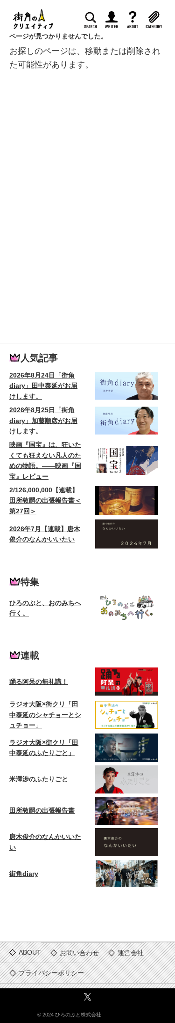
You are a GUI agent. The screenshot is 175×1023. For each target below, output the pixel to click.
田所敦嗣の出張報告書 (42, 810)
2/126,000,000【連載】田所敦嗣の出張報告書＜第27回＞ (45, 500)
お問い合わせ (79, 952)
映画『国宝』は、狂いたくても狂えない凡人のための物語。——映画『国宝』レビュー (45, 460)
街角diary (23, 873)
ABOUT (135, 22)
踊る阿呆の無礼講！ (38, 681)
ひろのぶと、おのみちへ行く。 (45, 608)
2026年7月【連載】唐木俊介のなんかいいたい (44, 534)
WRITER (114, 22)
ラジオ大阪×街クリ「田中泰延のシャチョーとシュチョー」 (45, 714)
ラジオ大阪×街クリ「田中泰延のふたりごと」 (43, 747)
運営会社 (131, 952)
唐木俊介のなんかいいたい (45, 842)
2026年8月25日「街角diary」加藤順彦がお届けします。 (43, 420)
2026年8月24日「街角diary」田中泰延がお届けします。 (43, 385)
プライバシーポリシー (51, 973)
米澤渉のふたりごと (38, 779)
